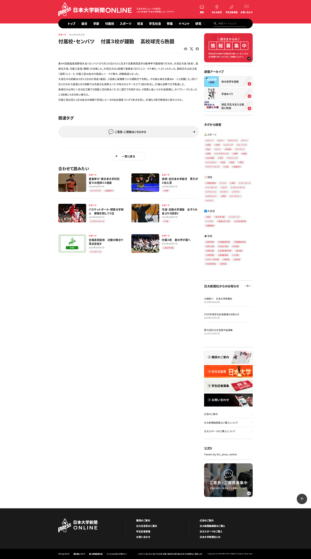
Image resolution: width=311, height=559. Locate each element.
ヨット (218, 149)
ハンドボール (212, 187)
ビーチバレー (236, 196)
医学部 (239, 250)
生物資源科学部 (225, 250)
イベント (184, 23)
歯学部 (237, 259)
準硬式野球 (211, 183)
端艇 (244, 153)
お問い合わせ (247, 12)
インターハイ (235, 217)
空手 (221, 158)
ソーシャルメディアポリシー (117, 554)
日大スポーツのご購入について (219, 431)
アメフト (236, 192)
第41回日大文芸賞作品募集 (218, 330)
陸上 (209, 149)
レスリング (229, 145)
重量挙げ (237, 166)
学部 (96, 23)
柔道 (209, 145)
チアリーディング (213, 166)
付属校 (109, 23)
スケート (210, 140)
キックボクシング (222, 153)
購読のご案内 (143, 520)
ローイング (242, 145)
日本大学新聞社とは (210, 536)
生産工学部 (223, 246)
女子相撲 (210, 158)
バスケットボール (238, 187)
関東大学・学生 (224, 221)
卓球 (233, 183)
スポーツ (125, 23)
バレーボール (245, 183)
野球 (224, 196)
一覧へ (248, 285)
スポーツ (62, 34)
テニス (223, 183)
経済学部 (210, 242)
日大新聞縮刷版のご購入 (212, 525)
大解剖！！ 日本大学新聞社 (218, 298)
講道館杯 (210, 225)
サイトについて (63, 554)
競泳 (223, 162)
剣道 (232, 162)
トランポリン (211, 162)
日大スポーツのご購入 (211, 531)
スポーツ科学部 (213, 259)
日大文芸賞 (217, 12)
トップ (72, 23)
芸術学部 (210, 250)
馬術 (241, 162)
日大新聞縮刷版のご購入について (221, 422)
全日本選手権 (241, 221)
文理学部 (210, 255)
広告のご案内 (211, 414)
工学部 (236, 255)
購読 (202, 12)
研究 (198, 23)
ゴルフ (224, 187)
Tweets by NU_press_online (220, 454)
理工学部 (210, 246)
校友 (140, 23)
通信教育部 (223, 255)
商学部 (223, 264)
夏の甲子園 (220, 217)
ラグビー (225, 192)
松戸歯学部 (211, 264)
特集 (170, 23)
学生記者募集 (232, 12)
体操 (217, 145)
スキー (221, 140)
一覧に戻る (128, 156)
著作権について (79, 554)
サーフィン (240, 149)
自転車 (228, 149)
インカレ (210, 221)
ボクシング (233, 140)
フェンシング (233, 158)
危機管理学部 (224, 242)
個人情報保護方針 (96, 554)
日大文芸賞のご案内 (146, 525)
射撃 (209, 153)
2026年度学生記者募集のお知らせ (221, 314)
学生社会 (155, 23)
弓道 (226, 166)
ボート (245, 140)
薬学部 (227, 259)
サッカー (210, 200)
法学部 (236, 246)
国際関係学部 (240, 242)
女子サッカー (212, 196)
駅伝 (209, 217)
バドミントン (211, 192)
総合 (84, 23)
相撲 (235, 153)
